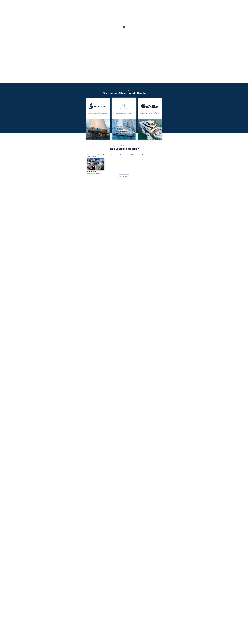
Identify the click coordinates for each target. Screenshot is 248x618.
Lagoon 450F (91, 171)
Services (134, 2)
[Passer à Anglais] (146, 2)
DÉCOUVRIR (121, 78)
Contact (141, 2)
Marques (108, 2)
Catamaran (93, 173)
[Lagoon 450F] (95, 164)
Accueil (101, 2)
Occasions (115, 2)
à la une (89, 173)
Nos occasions (124, 176)
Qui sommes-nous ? (124, 2)
